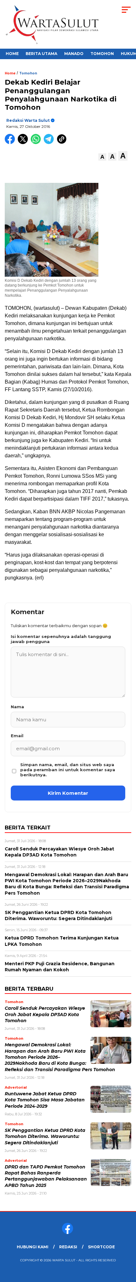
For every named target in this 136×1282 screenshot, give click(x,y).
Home (12, 53)
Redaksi (68, 1246)
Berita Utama (41, 53)
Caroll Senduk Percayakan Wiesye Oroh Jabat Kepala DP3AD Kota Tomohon (45, 1014)
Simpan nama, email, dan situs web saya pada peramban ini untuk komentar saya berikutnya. (67, 769)
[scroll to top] (126, 1245)
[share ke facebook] (11, 142)
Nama (17, 706)
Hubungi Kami (32, 1246)
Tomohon (102, 53)
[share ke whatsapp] (37, 142)
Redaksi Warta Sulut (28, 120)
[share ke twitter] (24, 142)
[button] (102, 157)
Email (17, 735)
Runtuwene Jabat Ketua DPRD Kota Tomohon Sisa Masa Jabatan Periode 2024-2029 (45, 1100)
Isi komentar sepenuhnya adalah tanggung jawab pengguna (61, 639)
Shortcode (101, 1246)
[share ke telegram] (49, 142)
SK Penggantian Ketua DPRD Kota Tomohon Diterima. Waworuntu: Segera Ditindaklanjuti (45, 1136)
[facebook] (68, 1232)
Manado (73, 53)
